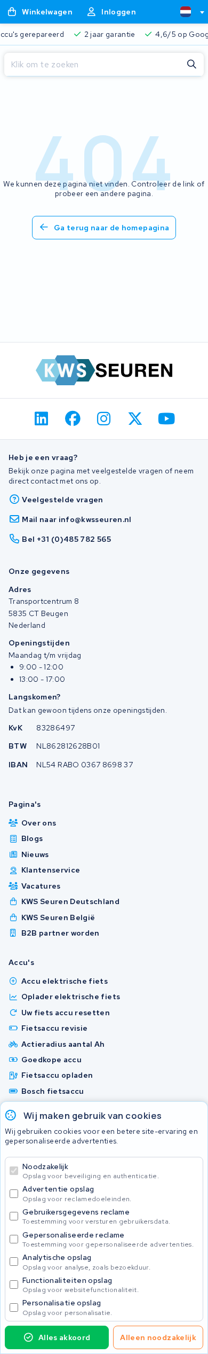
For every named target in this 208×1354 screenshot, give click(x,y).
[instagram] (104, 419)
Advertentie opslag (76, 1193)
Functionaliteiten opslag (80, 1284)
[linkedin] (42, 419)
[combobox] (187, 11)
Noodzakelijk (90, 1171)
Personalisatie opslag (67, 1307)
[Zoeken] (192, 64)
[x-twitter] (135, 419)
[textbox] (185, 11)
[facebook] (73, 419)
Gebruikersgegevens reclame (96, 1216)
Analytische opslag (86, 1261)
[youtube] (166, 419)
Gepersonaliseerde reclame (108, 1239)
